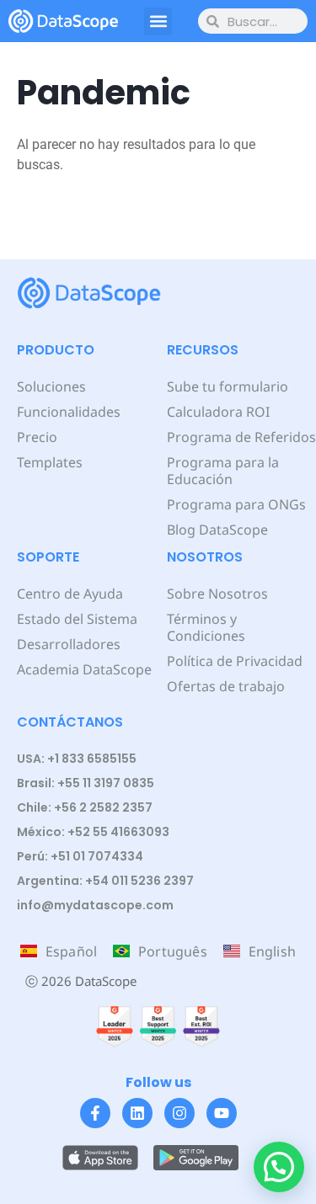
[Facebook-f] (95, 1113)
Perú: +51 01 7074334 (80, 856)
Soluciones (51, 386)
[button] (158, 21)
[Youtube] (221, 1113)
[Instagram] (179, 1113)
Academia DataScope (84, 669)
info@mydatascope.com (95, 905)
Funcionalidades (69, 411)
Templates (50, 462)
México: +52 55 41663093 (93, 831)
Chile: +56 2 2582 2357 (85, 807)
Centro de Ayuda (70, 593)
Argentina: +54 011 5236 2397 (105, 880)
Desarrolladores (69, 644)
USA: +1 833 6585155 (77, 758)
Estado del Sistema (77, 619)
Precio (37, 437)
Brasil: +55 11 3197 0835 (85, 783)
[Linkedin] (137, 1113)
